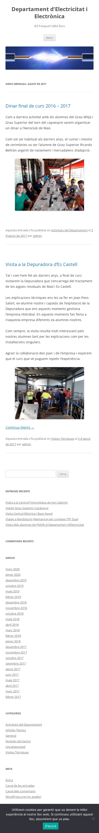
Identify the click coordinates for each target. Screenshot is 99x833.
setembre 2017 (16, 663)
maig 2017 (12, 680)
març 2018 (13, 630)
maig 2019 (12, 591)
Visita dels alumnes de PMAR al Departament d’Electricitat (45, 525)
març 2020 (13, 569)
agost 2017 (13, 669)
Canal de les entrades (20, 785)
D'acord (50, 826)
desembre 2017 (16, 647)
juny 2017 (12, 674)
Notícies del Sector (18, 741)
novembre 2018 (16, 608)
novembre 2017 (16, 652)
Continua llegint (20, 427)
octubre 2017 (14, 658)
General (11, 736)
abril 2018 (12, 624)
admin (37, 236)
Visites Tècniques (62, 439)
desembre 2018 (16, 602)
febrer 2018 (13, 636)
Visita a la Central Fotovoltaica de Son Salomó (37, 502)
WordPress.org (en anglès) (23, 797)
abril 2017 (12, 686)
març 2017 (13, 691)
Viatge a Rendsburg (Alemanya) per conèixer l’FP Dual (42, 519)
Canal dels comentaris (20, 791)
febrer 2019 (13, 597)
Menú (49, 37)
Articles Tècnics (16, 730)
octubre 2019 (14, 586)
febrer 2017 (13, 697)
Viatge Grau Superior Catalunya (27, 508)
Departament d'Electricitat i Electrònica (49, 13)
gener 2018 (13, 641)
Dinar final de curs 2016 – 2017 (38, 106)
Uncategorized (15, 747)
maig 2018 (12, 619)
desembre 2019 (16, 580)
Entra (9, 780)
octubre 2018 (14, 613)
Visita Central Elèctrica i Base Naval (29, 513)
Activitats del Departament (69, 230)
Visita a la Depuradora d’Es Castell (41, 264)
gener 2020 (13, 575)
